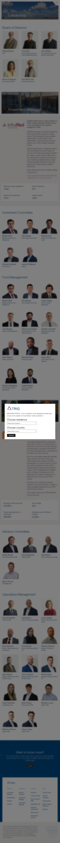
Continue (11, 435)
